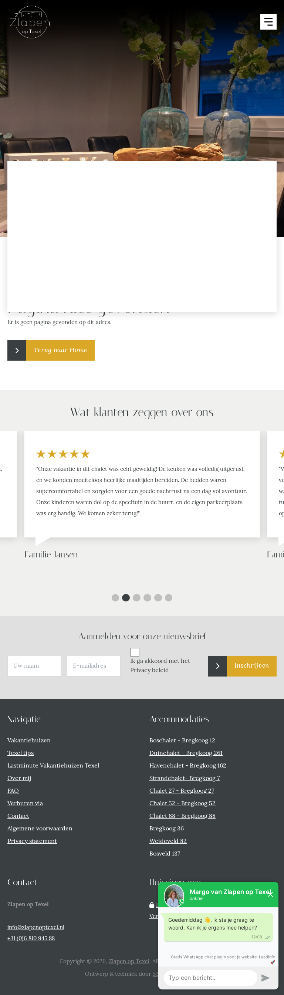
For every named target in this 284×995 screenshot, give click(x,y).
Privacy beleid (149, 671)
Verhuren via (25, 804)
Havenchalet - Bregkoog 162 (187, 766)
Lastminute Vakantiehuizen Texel (53, 766)
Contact (18, 816)
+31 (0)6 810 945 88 (31, 939)
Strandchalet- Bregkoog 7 (184, 779)
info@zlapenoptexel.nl (35, 928)
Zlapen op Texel (129, 962)
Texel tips (20, 753)
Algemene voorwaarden (39, 829)
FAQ (13, 791)
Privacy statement (32, 841)
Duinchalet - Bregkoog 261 (186, 753)
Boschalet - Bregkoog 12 (182, 741)
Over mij (19, 779)
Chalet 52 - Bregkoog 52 (182, 804)
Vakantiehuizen (29, 741)
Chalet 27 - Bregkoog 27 (181, 791)
